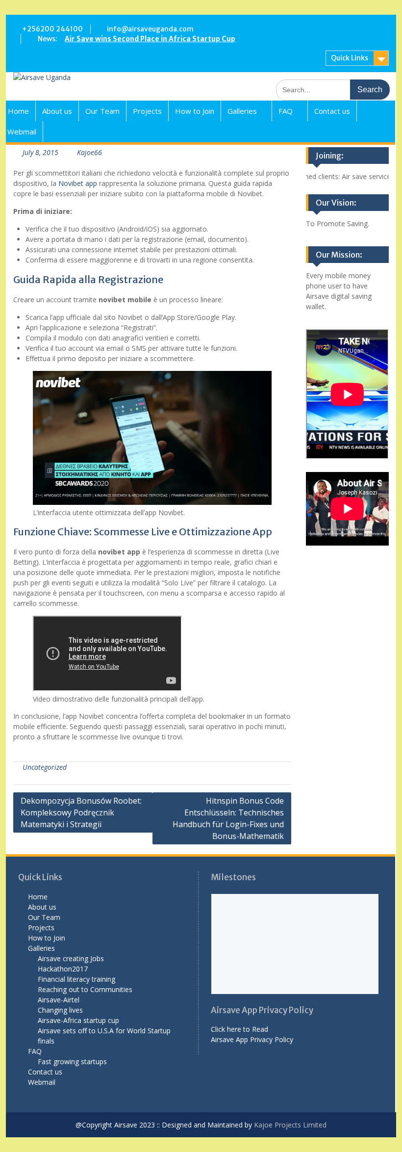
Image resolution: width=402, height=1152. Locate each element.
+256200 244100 (52, 29)
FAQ (285, 111)
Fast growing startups (72, 1061)
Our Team (102, 111)
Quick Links (349, 57)
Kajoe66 (89, 152)
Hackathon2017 (63, 968)
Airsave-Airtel (58, 999)
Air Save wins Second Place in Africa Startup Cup (150, 38)
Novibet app (77, 183)
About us (57, 111)
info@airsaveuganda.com (150, 29)
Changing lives (60, 1010)
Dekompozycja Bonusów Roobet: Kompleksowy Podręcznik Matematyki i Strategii (81, 812)
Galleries (242, 111)
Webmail (21, 131)
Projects (147, 111)
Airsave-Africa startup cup (78, 1020)
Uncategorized (45, 767)
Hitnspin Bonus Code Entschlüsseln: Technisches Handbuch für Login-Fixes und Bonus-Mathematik (228, 818)
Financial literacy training (76, 979)
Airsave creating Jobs (71, 958)
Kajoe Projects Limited (289, 1124)
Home (18, 111)
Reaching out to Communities (85, 989)
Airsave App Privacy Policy (252, 1039)
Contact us (332, 111)
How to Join (194, 111)
